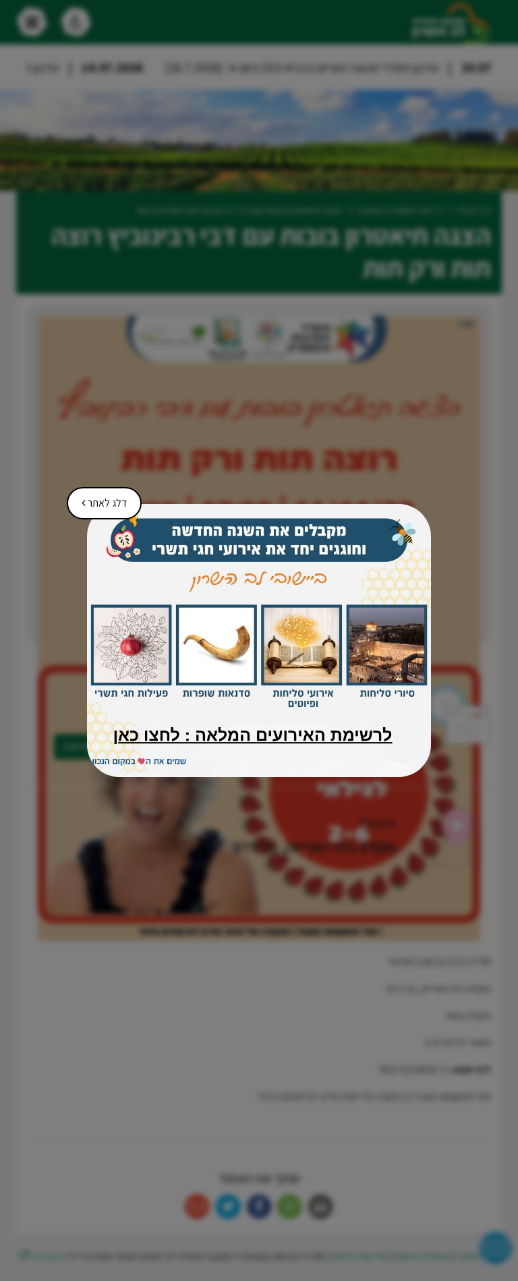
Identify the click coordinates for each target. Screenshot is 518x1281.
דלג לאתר (99, 498)
